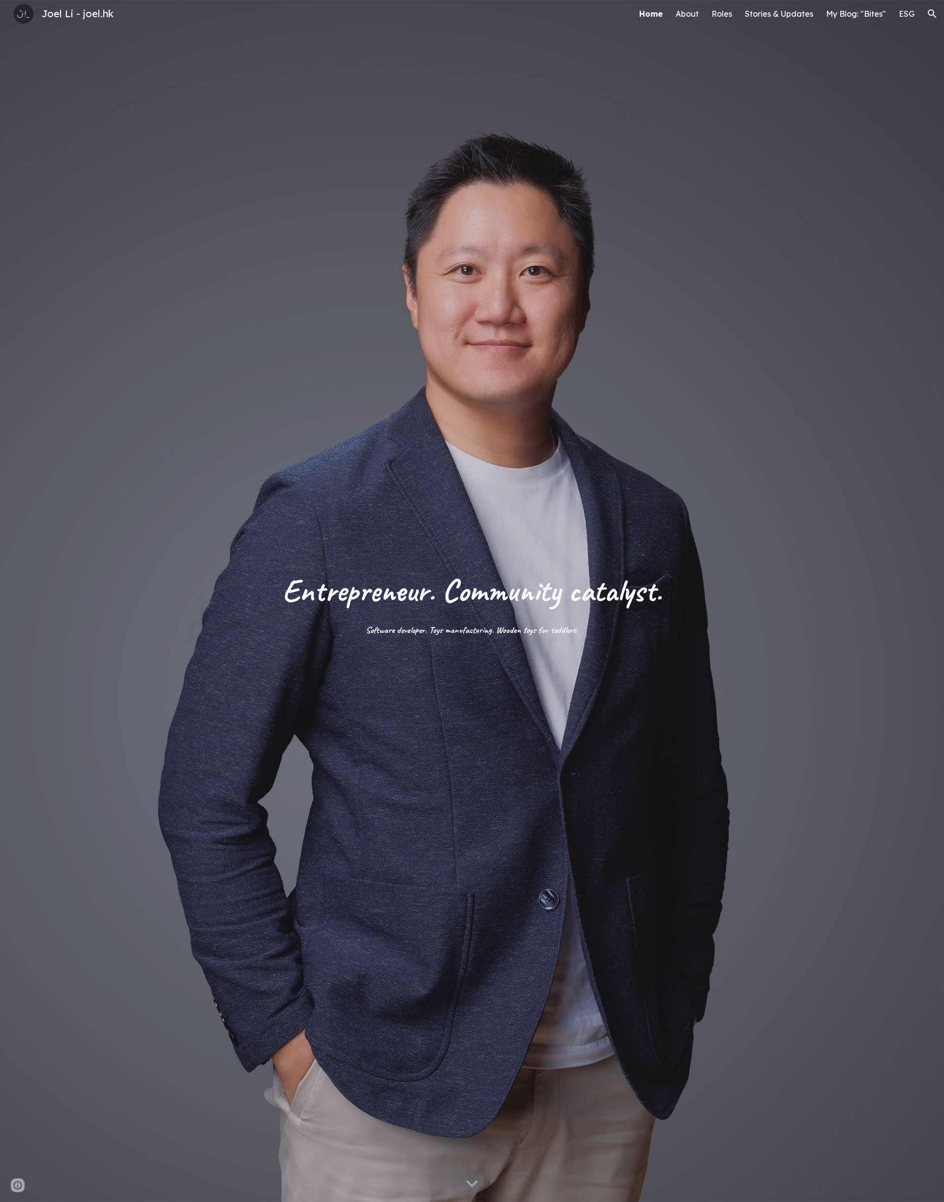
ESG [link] (906, 14)
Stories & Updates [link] (779, 14)
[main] (472, 601)
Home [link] (651, 14)
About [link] (687, 14)
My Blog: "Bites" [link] (856, 14)
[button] (932, 14)
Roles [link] (721, 14)
